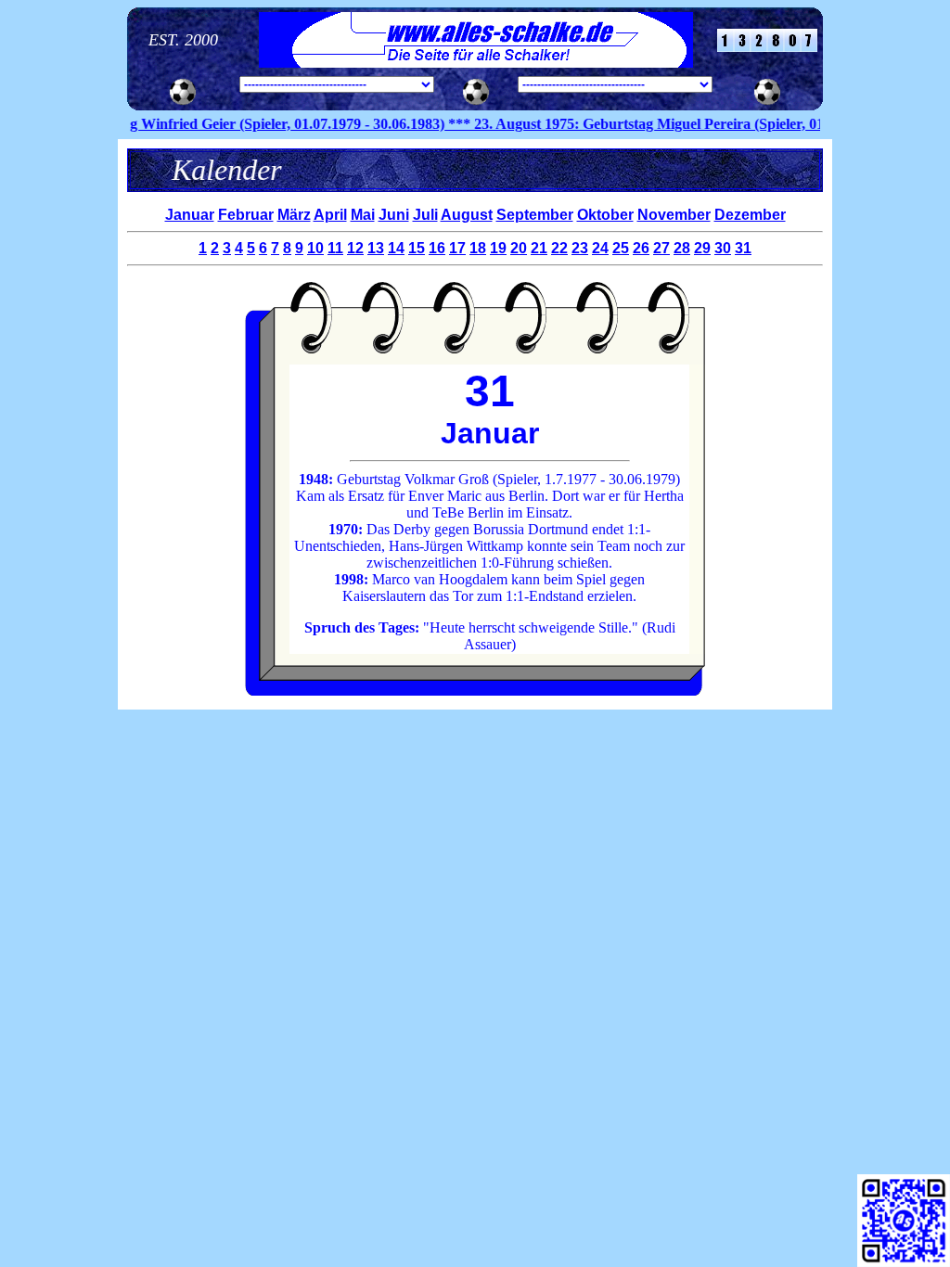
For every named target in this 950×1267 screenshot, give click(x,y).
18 (477, 248)
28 (682, 248)
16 (437, 248)
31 (743, 248)
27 (661, 248)
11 (335, 248)
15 (416, 248)
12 (355, 248)
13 (375, 248)
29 (702, 248)
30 (722, 248)
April (330, 215)
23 (579, 248)
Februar (246, 215)
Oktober (605, 215)
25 (620, 248)
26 (641, 248)
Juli (425, 215)
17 (457, 248)
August (467, 215)
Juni (394, 215)
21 (539, 248)
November (674, 215)
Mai (363, 215)
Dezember (750, 215)
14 (396, 248)
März (294, 215)
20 (518, 248)
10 (315, 248)
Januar (189, 215)
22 (559, 248)
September (534, 215)
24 (600, 248)
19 (498, 248)
